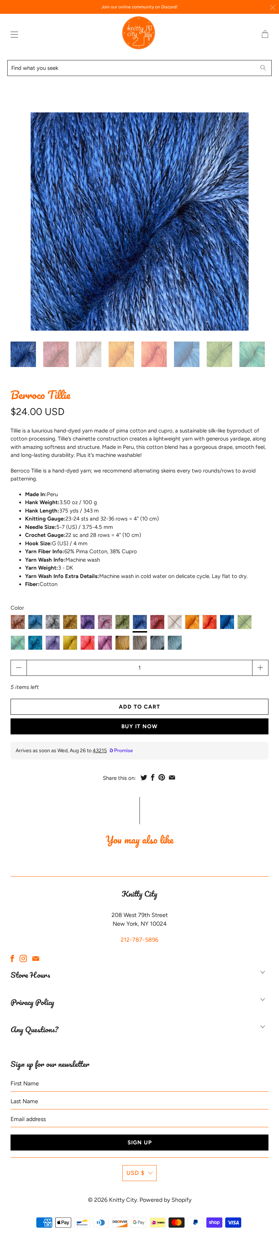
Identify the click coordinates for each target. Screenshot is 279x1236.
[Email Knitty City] (35, 958)
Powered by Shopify (165, 1199)
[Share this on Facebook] (152, 777)
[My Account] (13, 34)
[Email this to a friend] (172, 777)
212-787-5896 (139, 939)
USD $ (135, 1172)
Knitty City (123, 1199)
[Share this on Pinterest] (161, 777)
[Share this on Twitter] (144, 777)
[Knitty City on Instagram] (23, 958)
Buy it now (139, 726)
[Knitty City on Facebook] (12, 958)
